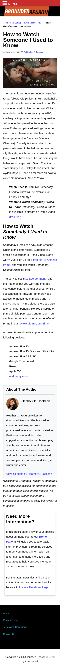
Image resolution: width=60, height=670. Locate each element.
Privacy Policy (11, 620)
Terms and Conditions (15, 627)
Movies (41, 23)
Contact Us (9, 634)
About (6, 613)
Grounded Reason (30, 11)
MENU (12, 4)
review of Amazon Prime (34, 323)
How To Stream (29, 23)
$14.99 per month (36, 278)
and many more (18, 376)
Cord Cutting (15, 23)
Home (5, 23)
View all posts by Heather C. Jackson (29, 473)
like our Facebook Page (33, 587)
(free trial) (15, 217)
